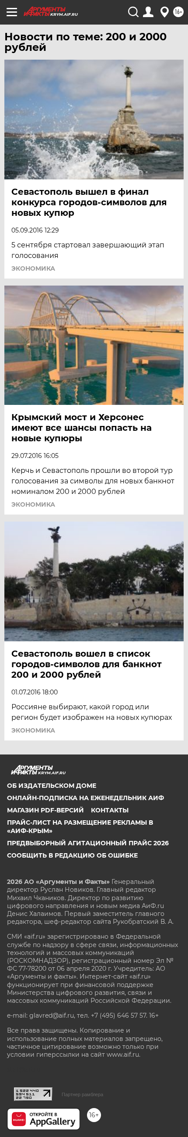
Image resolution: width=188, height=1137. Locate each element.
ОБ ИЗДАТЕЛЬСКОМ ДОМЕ (51, 786)
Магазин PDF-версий (45, 810)
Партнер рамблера (82, 1094)
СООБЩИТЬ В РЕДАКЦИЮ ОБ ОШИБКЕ (72, 855)
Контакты (110, 810)
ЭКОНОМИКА (33, 268)
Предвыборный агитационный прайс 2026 (88, 843)
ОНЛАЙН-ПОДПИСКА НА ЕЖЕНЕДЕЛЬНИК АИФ (85, 798)
